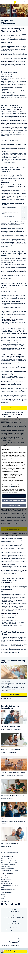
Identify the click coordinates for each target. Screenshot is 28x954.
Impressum (11, 486)
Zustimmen (14, 496)
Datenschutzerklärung (9, 481)
